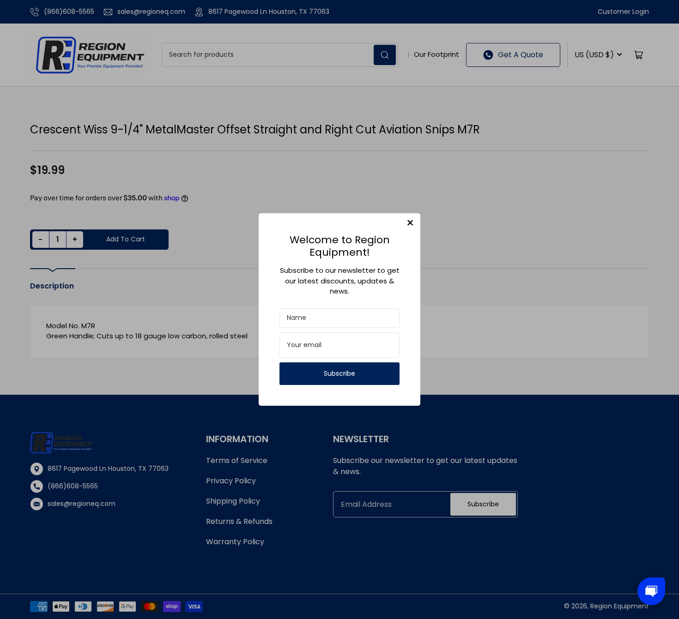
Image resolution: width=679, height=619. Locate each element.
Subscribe (339, 373)
